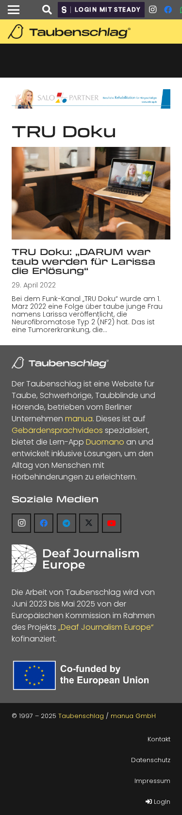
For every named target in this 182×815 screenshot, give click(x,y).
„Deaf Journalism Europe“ (105, 627)
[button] (13, 10)
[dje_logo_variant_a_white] (75, 558)
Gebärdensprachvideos (57, 430)
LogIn (161, 801)
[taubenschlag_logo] (93, 31)
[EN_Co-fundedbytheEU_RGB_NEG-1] (83, 675)
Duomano (105, 441)
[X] (89, 523)
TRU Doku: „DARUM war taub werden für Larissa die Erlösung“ (83, 261)
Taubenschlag (81, 715)
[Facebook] (168, 9)
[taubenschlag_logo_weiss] (60, 362)
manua (79, 418)
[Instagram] (152, 9)
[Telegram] (66, 523)
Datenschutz (150, 760)
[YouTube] (111, 523)
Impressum (152, 780)
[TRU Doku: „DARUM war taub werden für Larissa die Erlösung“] (91, 193)
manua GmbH (133, 715)
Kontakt (159, 739)
